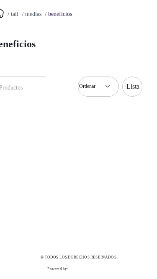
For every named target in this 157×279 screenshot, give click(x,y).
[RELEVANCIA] (98, 87)
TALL (14, 14)
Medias (33, 14)
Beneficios (60, 14)
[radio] (132, 87)
